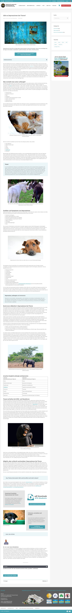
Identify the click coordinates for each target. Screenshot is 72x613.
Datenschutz (11, 608)
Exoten (55, 44)
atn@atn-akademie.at (7, 602)
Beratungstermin (60, 1)
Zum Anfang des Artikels (10, 575)
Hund (55, 42)
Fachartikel (56, 28)
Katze (59, 42)
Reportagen (56, 30)
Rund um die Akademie (58, 32)
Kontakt (54, 1)
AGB (16, 608)
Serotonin (31, 66)
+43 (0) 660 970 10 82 (9, 1)
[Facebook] (1, 1)
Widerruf (37, 608)
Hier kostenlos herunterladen (37, 504)
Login (67, 1)
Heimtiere (60, 44)
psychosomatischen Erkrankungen (25, 283)
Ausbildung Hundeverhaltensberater (37, 527)
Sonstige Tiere (56, 46)
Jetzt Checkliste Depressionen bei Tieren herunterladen (25, 54)
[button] (50, 1)
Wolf (66, 42)
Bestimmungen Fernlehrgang (26, 608)
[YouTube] (3, 1)
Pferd (63, 42)
